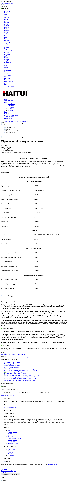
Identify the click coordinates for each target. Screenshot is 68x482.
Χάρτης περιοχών (13, 443)
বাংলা (5, 85)
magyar (6, 65)
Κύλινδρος (11, 108)
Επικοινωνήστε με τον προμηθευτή (10, 474)
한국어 (6, 34)
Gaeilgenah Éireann (9, 51)
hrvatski (6, 59)
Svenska (6, 72)
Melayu (6, 24)
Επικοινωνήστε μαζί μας (11, 115)
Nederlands (7, 70)
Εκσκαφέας (11, 105)
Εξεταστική (4, 472)
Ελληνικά (7, 11)
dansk (6, 64)
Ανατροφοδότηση (9, 116)
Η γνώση (6, 113)
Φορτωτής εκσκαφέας (21, 121)
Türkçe (6, 44)
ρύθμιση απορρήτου (52, 464)
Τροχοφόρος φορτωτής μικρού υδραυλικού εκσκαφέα (16, 357)
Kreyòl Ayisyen (8, 81)
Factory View (8, 118)
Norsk (6, 67)
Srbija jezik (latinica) (10, 86)
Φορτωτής (11, 107)
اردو (5, 56)
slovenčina (7, 73)
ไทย (5, 49)
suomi (6, 69)
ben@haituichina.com (7, 3)
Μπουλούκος (11, 104)
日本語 (6, 32)
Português (7, 40)
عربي (5, 45)
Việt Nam (7, 42)
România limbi (8, 62)
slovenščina (7, 75)
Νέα (5, 112)
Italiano (6, 39)
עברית (6, 16)
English (6, 13)
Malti (5, 80)
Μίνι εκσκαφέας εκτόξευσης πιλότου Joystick (13, 354)
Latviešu (6, 27)
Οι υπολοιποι (11, 110)
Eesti (5, 29)
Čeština (6, 14)
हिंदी (5, 77)
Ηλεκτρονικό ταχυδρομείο (8, 471)
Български (7, 54)
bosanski (6, 17)
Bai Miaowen (8, 52)
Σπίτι (5, 99)
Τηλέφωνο (4, 469)
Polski (6, 57)
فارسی (6, 60)
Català (6, 83)
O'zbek (6, 88)
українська (7, 21)
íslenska (6, 22)
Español (6, 30)
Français (6, 36)
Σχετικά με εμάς (8, 100)
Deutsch (6, 37)
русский (6, 47)
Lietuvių (6, 19)
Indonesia (7, 78)
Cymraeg (6, 25)
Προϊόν (6, 102)
